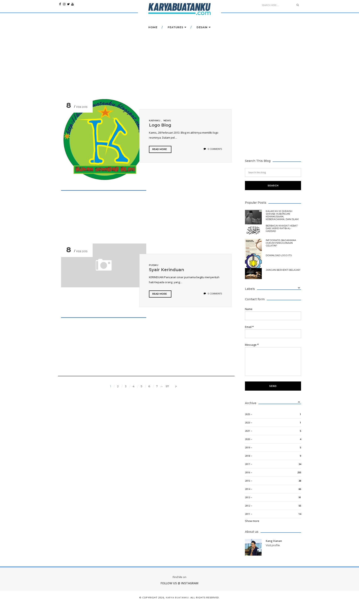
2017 (248, 464)
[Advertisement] (177, 216)
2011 (248, 513)
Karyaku (155, 120)
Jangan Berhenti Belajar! (283, 270)
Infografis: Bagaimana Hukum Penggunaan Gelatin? (281, 243)
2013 (248, 497)
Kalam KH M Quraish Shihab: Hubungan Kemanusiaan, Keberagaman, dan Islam (282, 215)
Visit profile (273, 545)
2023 (248, 422)
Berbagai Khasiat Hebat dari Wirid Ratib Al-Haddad (282, 228)
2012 (248, 505)
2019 (248, 447)
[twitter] (68, 4)
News (167, 120)
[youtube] (72, 4)
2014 (248, 489)
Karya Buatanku (177, 597)
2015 (248, 480)
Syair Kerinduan (166, 269)
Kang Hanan (274, 541)
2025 (248, 414)
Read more (159, 149)
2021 (248, 430)
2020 (248, 439)
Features (175, 27)
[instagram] (64, 4)
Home (152, 27)
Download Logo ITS (279, 255)
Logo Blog (160, 125)
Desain (202, 27)
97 (167, 386)
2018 (248, 455)
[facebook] (60, 4)
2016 (248, 472)
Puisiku (153, 265)
